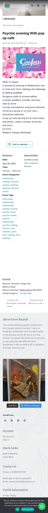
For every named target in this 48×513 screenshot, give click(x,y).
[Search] (32, 5)
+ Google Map (25, 293)
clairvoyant (7, 199)
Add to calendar (20, 144)
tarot (14, 231)
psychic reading (9, 225)
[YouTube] (18, 420)
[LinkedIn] (24, 420)
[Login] (38, 5)
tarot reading (8, 235)
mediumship (8, 202)
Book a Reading (10, 453)
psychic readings (10, 185)
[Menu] (44, 5)
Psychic (15, 181)
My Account (8, 436)
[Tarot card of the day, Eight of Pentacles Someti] (24, 380)
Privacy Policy (9, 495)
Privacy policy (27, 509)
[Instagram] (11, 420)
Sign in (6, 439)
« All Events (8, 18)
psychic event (8, 212)
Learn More (8, 457)
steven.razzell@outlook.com (22, 481)
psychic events (9, 215)
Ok (17, 509)
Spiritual (6, 188)
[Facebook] (5, 420)
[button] (42, 506)
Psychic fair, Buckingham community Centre (16, 303)
